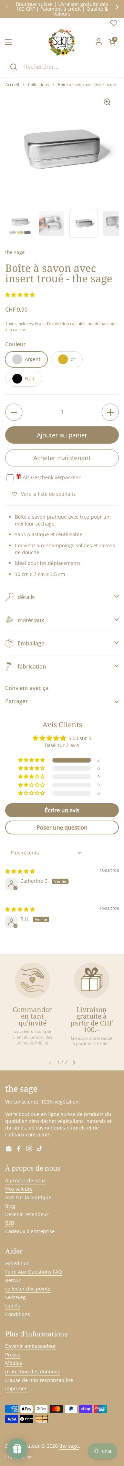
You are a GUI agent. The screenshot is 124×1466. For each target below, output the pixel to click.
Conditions (17, 1314)
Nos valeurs (18, 1188)
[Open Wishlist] (113, 24)
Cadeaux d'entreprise (30, 1231)
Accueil (12, 84)
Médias (13, 1363)
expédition (17, 1263)
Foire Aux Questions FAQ (33, 1271)
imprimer (16, 1388)
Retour (13, 1280)
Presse (12, 1354)
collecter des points (27, 1288)
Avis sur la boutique (28, 1197)
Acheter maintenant (62, 458)
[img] (20, 871)
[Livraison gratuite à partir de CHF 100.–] (91, 980)
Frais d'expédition (52, 324)
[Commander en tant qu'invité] (32, 980)
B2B (9, 1223)
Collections (38, 84)
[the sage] (62, 42)
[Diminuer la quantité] (13, 412)
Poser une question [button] (62, 827)
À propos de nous (25, 1180)
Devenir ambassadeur (30, 1346)
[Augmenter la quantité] (110, 412)
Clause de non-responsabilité (39, 1380)
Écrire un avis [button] (62, 810)
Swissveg (15, 1297)
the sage (69, 1446)
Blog (10, 1206)
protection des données (32, 1371)
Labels (12, 1305)
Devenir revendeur (27, 1214)
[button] (112, 42)
